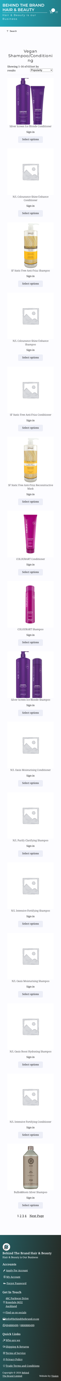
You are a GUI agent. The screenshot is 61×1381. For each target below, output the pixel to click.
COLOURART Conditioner (30, 559)
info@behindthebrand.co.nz (22, 1319)
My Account (13, 1277)
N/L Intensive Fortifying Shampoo (30, 910)
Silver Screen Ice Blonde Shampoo (30, 699)
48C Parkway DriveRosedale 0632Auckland (17, 1302)
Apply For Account (17, 1270)
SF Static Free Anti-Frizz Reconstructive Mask (30, 486)
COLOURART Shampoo (30, 629)
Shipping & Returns (17, 1346)
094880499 (12, 1325)
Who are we (13, 1340)
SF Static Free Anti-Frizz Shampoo (30, 270)
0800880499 (27, 1325)
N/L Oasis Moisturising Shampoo (30, 981)
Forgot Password (16, 1283)
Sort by (34, 66)
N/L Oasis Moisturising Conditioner (30, 770)
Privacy (10, 1359)
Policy (19, 1359)
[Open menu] (56, 12)
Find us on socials (16, 1312)
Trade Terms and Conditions (22, 1366)
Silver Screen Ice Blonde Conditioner (30, 126)
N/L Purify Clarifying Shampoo (30, 840)
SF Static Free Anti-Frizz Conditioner (30, 414)
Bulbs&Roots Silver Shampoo (30, 1192)
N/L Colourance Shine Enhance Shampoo (30, 342)
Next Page (37, 1216)
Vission (54, 1375)
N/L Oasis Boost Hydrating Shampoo (30, 1051)
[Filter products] (30, 31)
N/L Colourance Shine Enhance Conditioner (30, 198)
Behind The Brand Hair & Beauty (23, 7)
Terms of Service (16, 1353)
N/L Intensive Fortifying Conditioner (30, 1121)
